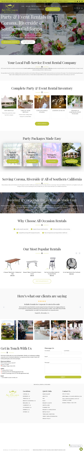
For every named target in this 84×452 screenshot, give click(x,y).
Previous (76, 253)
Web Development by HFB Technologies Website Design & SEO (49, 450)
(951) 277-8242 (9, 370)
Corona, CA (26, 394)
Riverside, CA (26, 396)
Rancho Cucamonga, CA (29, 400)
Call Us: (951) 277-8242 (7, 1)
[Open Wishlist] (77, 8)
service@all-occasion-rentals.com (9, 377)
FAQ (44, 398)
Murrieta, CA (26, 409)
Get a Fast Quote (28, 42)
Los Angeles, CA (27, 407)
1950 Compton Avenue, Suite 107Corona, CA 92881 (70, 399)
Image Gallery (46, 394)
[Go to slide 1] (40, 51)
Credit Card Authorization (50, 416)
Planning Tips (46, 407)
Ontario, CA (26, 411)
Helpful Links (46, 405)
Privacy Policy (47, 418)
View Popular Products (42, 281)
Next (79, 253)
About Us (45, 396)
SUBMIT (63, 377)
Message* (47, 362)
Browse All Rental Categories (42, 384)
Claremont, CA (27, 405)
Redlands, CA (26, 403)
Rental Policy (46, 411)
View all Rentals (42, 123)
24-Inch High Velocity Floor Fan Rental (71, 272)
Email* (46, 356)
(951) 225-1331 (10, 371)
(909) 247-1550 (15, 373)
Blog (44, 400)
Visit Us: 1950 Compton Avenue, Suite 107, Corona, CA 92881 (31, 1)
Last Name (66, 350)
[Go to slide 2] (42, 51)
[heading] (63, 348)
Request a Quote (47, 403)
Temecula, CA (26, 398)
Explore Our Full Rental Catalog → (59, 1)
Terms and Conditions (49, 414)
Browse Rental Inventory (10, 42)
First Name (47, 350)
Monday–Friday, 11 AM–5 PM (69, 402)
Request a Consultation (49, 409)
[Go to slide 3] (44, 51)
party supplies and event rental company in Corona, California (38, 68)
